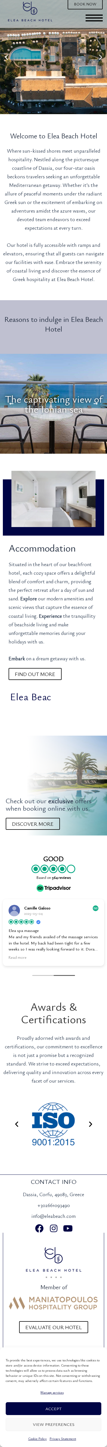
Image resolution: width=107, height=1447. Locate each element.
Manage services (52, 1392)
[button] (6, 57)
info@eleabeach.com (53, 1215)
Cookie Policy (37, 1438)
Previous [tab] (11, 404)
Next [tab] (95, 404)
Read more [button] (18, 957)
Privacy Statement (63, 1438)
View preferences (53, 1424)
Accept (53, 1408)
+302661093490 (53, 1205)
